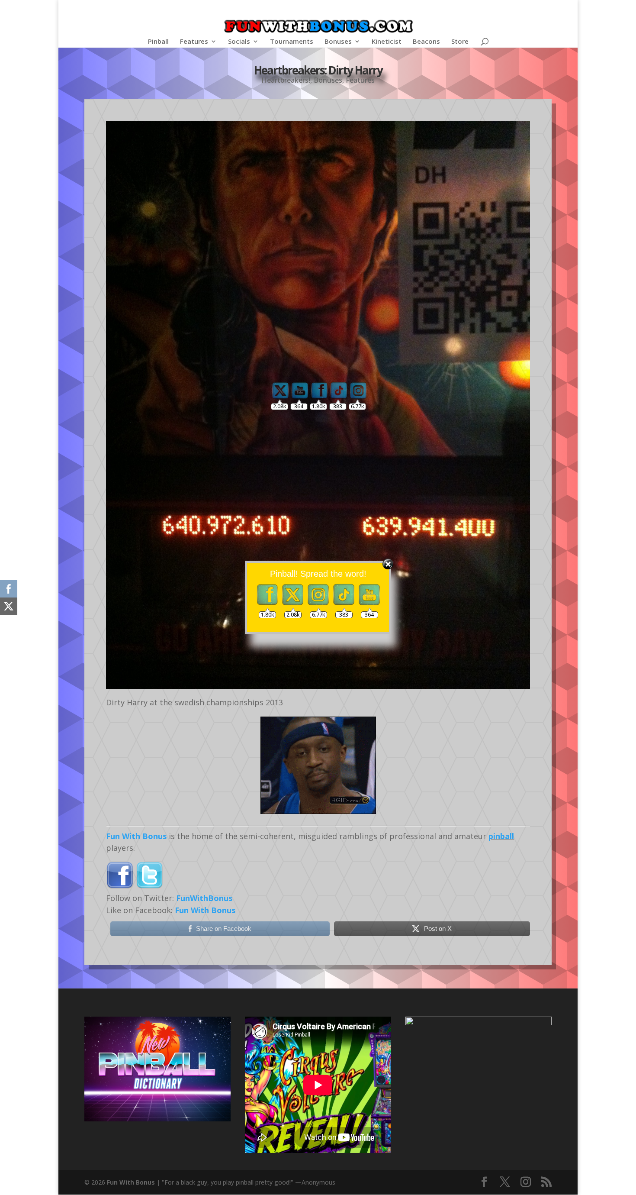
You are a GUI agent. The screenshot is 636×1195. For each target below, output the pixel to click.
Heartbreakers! (285, 80)
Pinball (158, 41)
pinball (501, 836)
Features (194, 41)
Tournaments (291, 41)
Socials (239, 41)
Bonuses (338, 41)
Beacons (426, 41)
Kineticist (387, 41)
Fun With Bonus (136, 836)
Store (460, 41)
